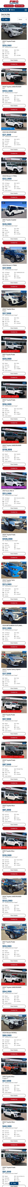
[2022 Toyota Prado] (14, 31)
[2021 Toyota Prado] (14, 344)
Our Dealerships (9, 6)
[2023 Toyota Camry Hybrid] (14, 659)
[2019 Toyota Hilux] (14, 840)
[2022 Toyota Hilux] (14, 795)
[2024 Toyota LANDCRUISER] (14, 76)
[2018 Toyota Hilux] (14, 1066)
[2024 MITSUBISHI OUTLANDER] (14, 615)
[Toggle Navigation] (26, 10)
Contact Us (14, 64)
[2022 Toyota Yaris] (14, 570)
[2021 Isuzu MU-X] (14, 480)
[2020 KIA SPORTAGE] (14, 122)
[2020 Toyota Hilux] (14, 299)
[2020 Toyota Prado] (14, 1157)
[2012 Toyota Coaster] (14, 209)
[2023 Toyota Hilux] (14, 1111)
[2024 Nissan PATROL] (14, 1022)
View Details (14, 60)
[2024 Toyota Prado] (14, 524)
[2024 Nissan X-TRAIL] (14, 165)
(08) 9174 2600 (19, 6)
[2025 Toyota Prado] (14, 750)
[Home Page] (14, 2)
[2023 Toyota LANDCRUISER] (14, 435)
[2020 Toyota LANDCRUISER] (14, 977)
